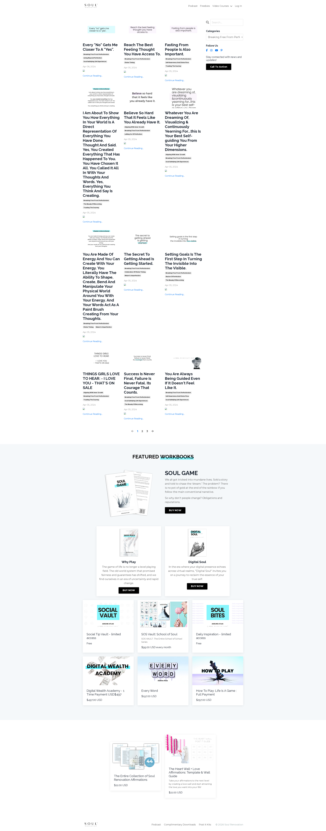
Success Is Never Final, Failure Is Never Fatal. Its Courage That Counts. (139, 383)
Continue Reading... (93, 76)
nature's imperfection (104, 327)
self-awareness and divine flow (177, 62)
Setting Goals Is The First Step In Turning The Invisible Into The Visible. (183, 261)
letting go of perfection (133, 134)
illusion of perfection (173, 276)
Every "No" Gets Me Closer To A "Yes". (100, 47)
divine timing (130, 62)
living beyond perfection (93, 58)
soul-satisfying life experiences (95, 61)
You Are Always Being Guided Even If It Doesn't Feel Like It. (182, 381)
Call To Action (218, 66)
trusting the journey (173, 66)
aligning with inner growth (134, 127)
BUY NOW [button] (175, 510)
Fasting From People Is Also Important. (178, 49)
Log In (238, 6)
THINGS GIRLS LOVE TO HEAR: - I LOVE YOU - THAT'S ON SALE (101, 381)
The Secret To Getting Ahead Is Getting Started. (139, 259)
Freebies (205, 6)
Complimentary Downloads (180, 824)
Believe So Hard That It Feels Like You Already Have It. (142, 117)
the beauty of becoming (93, 204)
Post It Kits (205, 824)
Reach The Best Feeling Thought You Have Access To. (142, 49)
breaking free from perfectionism (96, 54)
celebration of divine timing (135, 272)
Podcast (193, 6)
